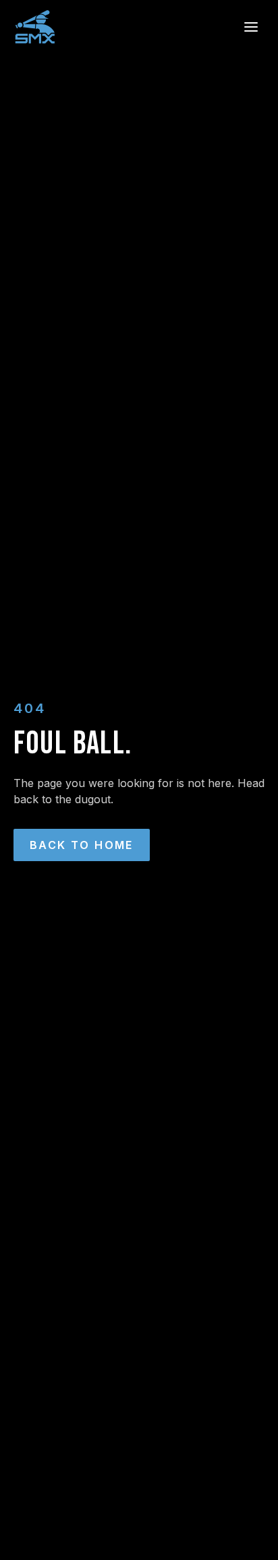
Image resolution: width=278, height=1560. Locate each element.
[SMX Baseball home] (35, 26)
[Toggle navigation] (251, 26)
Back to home (82, 845)
